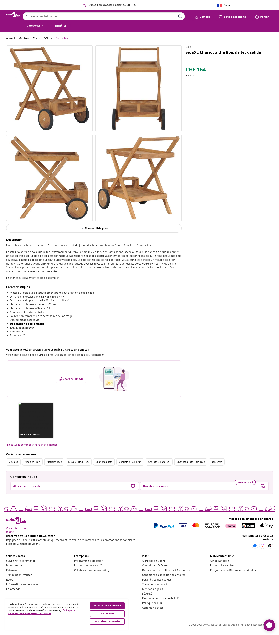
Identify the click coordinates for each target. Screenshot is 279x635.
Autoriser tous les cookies (107, 605)
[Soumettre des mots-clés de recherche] (180, 16)
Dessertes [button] (216, 461)
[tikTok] (269, 545)
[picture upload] (114, 378)
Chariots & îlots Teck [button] (159, 461)
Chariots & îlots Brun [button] (130, 461)
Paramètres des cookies (156, 579)
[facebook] (255, 545)
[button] (36, 420)
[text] (196, 70)
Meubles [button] (13, 461)
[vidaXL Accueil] (13, 14)
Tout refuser (107, 613)
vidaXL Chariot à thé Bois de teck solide (223, 52)
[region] (66, 614)
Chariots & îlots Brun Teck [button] (191, 461)
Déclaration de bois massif (27, 324)
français (228, 5)
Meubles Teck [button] (54, 461)
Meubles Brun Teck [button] (78, 461)
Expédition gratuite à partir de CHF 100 (112, 5)
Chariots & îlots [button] (104, 461)
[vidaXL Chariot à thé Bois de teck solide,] (49, 89)
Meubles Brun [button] (32, 461)
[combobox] (104, 16)
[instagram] (262, 545)
